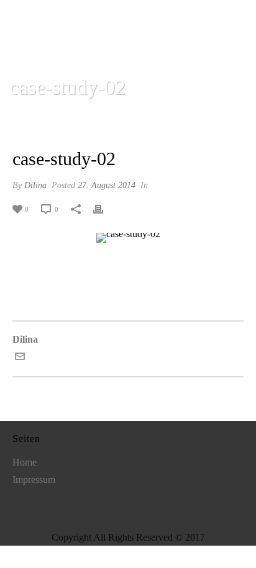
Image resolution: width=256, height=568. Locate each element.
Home (68, 119)
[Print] (104, 208)
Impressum (33, 479)
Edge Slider (111, 119)
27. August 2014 (106, 185)
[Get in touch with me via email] (20, 358)
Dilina (35, 185)
